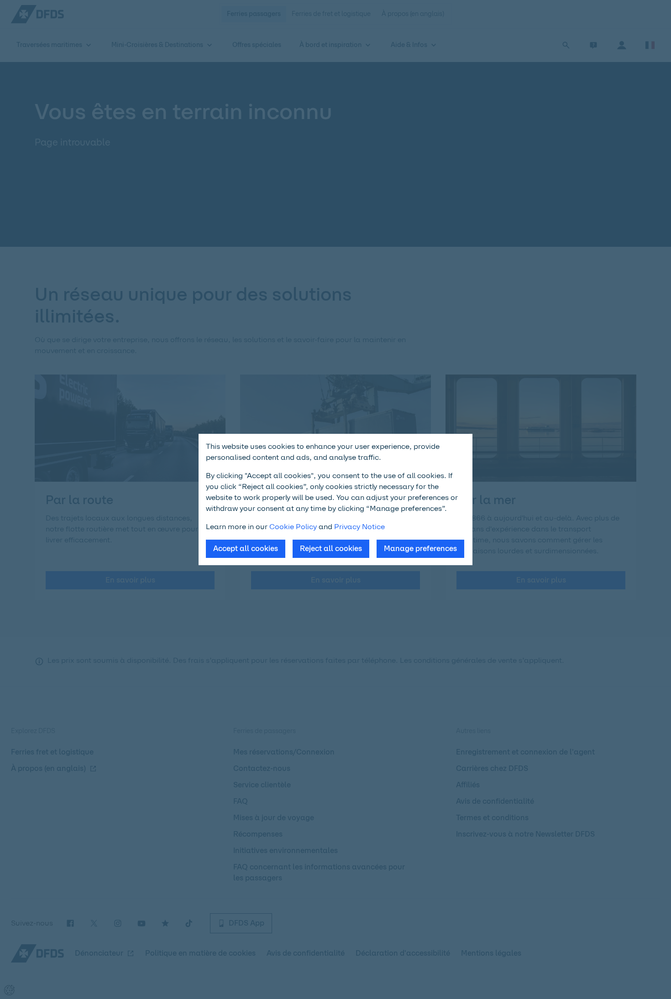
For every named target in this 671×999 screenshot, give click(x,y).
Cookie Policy (293, 526)
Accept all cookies (245, 548)
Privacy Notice (359, 526)
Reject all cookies (331, 548)
